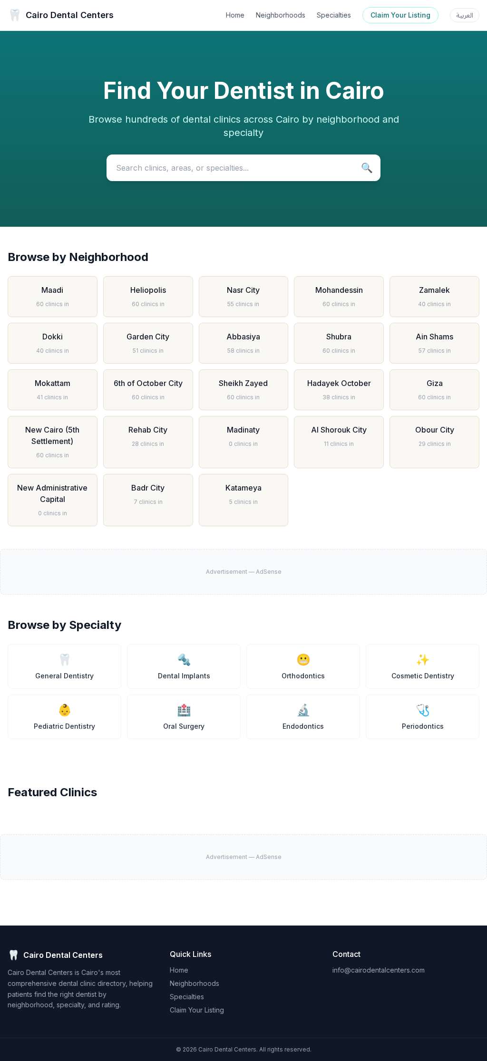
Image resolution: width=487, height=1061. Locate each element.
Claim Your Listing (400, 15)
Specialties (334, 15)
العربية (464, 15)
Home (235, 15)
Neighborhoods (280, 15)
